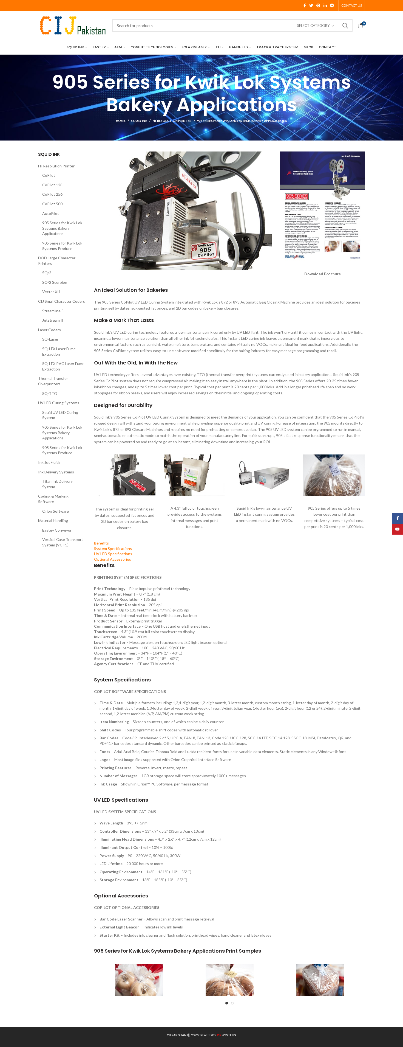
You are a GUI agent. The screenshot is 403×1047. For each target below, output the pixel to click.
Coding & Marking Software (53, 499)
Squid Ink (139, 120)
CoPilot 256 (52, 194)
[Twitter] (311, 5)
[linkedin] (325, 5)
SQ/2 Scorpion (54, 282)
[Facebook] (305, 5)
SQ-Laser (50, 339)
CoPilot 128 (52, 185)
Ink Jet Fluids (49, 462)
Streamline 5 (53, 310)
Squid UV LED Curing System (60, 415)
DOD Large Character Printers (56, 261)
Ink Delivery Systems (56, 472)
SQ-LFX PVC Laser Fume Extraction (63, 366)
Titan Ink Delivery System (57, 484)
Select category (313, 25)
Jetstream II (52, 320)
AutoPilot (50, 213)
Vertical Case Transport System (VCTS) (62, 542)
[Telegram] (332, 5)
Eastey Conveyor (57, 530)
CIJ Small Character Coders (61, 301)
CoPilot (48, 175)
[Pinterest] (318, 5)
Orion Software (55, 511)
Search (345, 25)
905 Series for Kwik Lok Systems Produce (62, 246)
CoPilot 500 (52, 203)
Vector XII (51, 291)
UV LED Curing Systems (58, 402)
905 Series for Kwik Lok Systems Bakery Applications (62, 228)
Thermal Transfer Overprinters (53, 381)
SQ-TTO (49, 393)
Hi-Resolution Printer (172, 120)
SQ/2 (46, 272)
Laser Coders (49, 329)
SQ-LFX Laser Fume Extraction (59, 351)
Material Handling (53, 520)
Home (121, 120)
